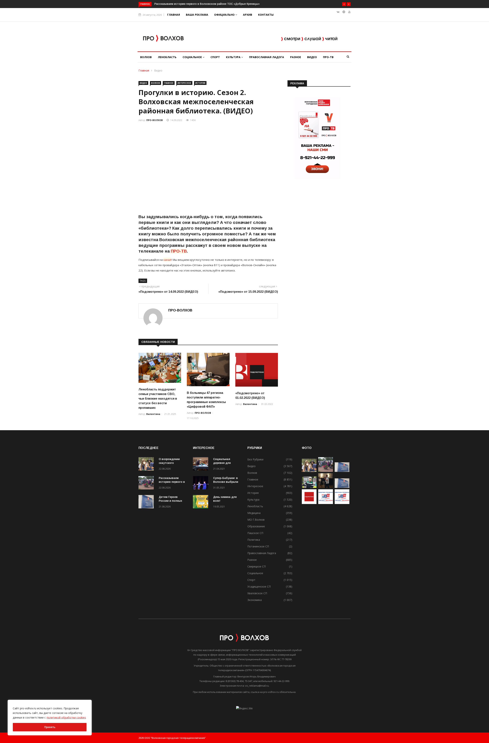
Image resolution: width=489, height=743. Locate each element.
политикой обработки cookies (66, 717)
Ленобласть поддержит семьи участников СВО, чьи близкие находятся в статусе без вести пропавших (157, 398)
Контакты (266, 14)
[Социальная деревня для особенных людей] (201, 464)
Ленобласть (167, 57)
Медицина (254, 513)
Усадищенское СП (259, 586)
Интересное (184, 83)
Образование (256, 526)
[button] (344, 4)
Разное (295, 57)
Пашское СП (255, 533)
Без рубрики (255, 459)
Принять (49, 727)
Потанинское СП (258, 546)
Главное (168, 83)
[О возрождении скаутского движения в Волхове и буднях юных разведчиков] (147, 464)
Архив (247, 14)
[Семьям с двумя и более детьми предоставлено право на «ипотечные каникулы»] (342, 487)
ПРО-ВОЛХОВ (154, 120)
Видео (312, 57)
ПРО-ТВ (328, 57)
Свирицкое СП (256, 566)
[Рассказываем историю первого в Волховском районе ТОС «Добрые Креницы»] (147, 483)
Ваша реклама (197, 14)
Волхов (146, 57)
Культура (233, 57)
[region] (50, 717)
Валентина (153, 414)
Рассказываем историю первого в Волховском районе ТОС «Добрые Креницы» (207, 3)
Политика (253, 539)
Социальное (193, 57)
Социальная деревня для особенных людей (225, 463)
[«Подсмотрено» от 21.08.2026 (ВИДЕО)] (309, 503)
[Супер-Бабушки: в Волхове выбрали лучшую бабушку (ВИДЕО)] (201, 483)
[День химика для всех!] (201, 502)
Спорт (215, 57)
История (200, 83)
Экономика (254, 600)
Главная (173, 14)
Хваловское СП (257, 593)
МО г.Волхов (256, 519)
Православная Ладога (266, 57)
